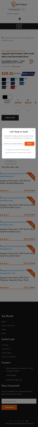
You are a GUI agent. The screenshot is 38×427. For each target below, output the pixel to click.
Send (29, 144)
